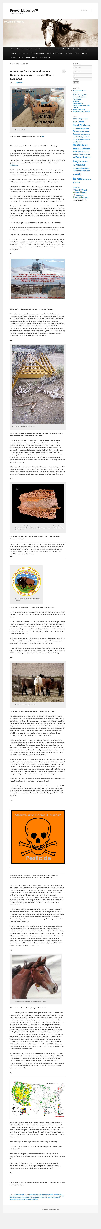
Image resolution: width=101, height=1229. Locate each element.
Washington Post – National (81, 111)
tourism (81, 170)
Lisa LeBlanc (50, 1196)
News (28, 1198)
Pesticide (78, 154)
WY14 (89, 179)
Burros (44, 1194)
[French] (83, 190)
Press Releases (23, 53)
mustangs (57, 1196)
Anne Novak (32, 1194)
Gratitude (29, 49)
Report (58, 1198)
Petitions (13, 53)
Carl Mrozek (49, 1194)
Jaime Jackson (33, 1196)
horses (27, 1196)
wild (30, 1199)
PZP (54, 1198)
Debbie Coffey (14, 1196)
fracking (79, 137)
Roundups (13, 1199)
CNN (87, 131)
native (81, 149)
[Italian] (83, 192)
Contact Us (20, 49)
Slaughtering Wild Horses (54, 53)
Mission (57, 49)
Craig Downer (57, 1194)
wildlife (85, 179)
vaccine (18, 1199)
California (83, 131)
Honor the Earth (78, 103)
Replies (35, 1199)
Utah (85, 170)
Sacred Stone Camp (79, 109)
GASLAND (76, 101)
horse (75, 139)
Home (12, 49)
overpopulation (35, 1198)
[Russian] (77, 197)
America (75, 122)
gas (83, 137)
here (42, 136)
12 (63, 71)
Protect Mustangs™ (24, 10)
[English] (76, 190)
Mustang (78, 145)
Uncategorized (19, 1194)
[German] (76, 192)
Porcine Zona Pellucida (46, 1198)
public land (83, 161)
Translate (76, 187)
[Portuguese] (78, 195)
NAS (62, 1196)
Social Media (68, 53)
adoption (85, 119)
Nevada (86, 148)
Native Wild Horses (83, 49)
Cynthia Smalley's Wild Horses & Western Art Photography (80, 97)
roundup (81, 164)
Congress (76, 134)
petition (83, 154)
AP (37, 1194)
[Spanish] (85, 197)
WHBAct (13, 57)
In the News (38, 49)
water (88, 170)
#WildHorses (14, 165)
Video (77, 53)
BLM (40, 1194)
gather (86, 137)
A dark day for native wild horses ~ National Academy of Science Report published (32, 75)
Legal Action (48, 49)
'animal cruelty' (77, 119)
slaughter (84, 168)
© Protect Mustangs (46, 57)
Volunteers (85, 53)
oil (82, 152)
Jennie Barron (42, 1196)
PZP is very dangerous (37, 53)
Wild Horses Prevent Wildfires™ (28, 57)
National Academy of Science (18, 1198)
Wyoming (76, 182)
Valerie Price (25, 1199)
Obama (79, 151)
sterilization (76, 170)
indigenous (78, 142)
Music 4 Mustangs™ (68, 49)
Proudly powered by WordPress (50, 1209)
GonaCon (21, 1196)
